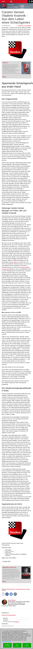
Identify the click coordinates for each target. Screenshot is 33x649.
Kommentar (5, 623)
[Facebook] (7, 594)
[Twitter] (11, 594)
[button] (11, 1)
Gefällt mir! (20, 25)
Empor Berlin (13, 262)
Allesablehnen (17, 645)
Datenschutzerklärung (6, 641)
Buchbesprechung (10, 589)
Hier (19, 637)
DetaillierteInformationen (7, 645)
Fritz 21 (5, 63)
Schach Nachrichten (12, 5)
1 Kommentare (27, 25)
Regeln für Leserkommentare (9, 615)
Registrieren (16, 621)
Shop (3, 1)
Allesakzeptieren (26, 645)
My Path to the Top (9, 567)
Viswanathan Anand (20, 589)
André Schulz (12, 600)
